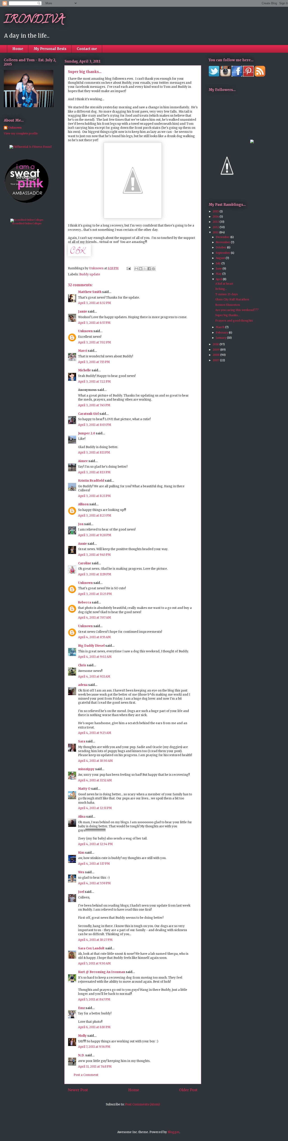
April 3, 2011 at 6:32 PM (94, 303)
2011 (216, 232)
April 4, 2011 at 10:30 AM (95, 761)
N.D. (81, 1055)
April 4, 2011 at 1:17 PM (94, 864)
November (223, 242)
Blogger (173, 1132)
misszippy (86, 769)
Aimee (83, 461)
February (222, 332)
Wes (81, 872)
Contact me (87, 49)
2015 (216, 211)
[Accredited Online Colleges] (26, 219)
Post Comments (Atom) (142, 1104)
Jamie (82, 311)
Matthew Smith (89, 292)
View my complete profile (21, 133)
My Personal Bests (50, 49)
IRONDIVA (34, 20)
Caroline (84, 563)
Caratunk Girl (88, 414)
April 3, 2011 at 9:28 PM (94, 535)
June (219, 268)
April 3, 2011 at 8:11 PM (94, 452)
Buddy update (89, 274)
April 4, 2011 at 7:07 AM (94, 617)
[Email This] (136, 268)
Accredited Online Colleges (27, 223)
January (221, 337)
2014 (216, 216)
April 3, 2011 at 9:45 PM (94, 555)
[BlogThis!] (140, 268)
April (219, 279)
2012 (216, 227)
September (223, 252)
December (223, 237)
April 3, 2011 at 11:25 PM (95, 594)
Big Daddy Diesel (91, 646)
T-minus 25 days (226, 294)
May (219, 273)
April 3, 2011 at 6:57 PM (94, 323)
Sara (81, 741)
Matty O (84, 789)
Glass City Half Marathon (232, 299)
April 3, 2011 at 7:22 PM (94, 381)
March (220, 327)
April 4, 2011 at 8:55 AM (94, 637)
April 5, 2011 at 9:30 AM (94, 963)
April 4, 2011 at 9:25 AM (94, 733)
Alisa (82, 817)
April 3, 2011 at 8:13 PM (94, 472)
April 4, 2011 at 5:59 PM (94, 883)
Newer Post (78, 1090)
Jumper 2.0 (86, 433)
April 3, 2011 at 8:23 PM (94, 515)
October (221, 247)
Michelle (84, 370)
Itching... (221, 288)
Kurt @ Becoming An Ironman (101, 972)
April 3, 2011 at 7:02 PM (94, 342)
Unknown (85, 331)
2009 (216, 349)
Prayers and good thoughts (234, 320)
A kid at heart (224, 283)
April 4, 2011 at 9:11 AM (94, 676)
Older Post (188, 1090)
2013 (216, 221)
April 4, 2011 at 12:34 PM (95, 844)
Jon (80, 524)
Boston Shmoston (227, 304)
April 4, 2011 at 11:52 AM (95, 780)
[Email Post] (128, 268)
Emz (81, 1008)
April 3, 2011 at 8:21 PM (94, 496)
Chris (82, 665)
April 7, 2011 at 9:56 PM (94, 1047)
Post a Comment (86, 1075)
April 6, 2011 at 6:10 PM (94, 1027)
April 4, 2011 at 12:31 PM (95, 808)
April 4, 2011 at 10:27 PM (95, 940)
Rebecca (84, 602)
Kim (81, 853)
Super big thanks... (227, 315)
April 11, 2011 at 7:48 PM (95, 1066)
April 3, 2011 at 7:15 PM (94, 362)
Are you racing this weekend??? (237, 310)
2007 (216, 360)
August (221, 258)
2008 (216, 354)
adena (83, 685)
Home (17, 49)
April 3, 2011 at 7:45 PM (94, 405)
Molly (82, 1036)
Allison (83, 504)
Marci (82, 351)
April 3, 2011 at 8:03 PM (94, 425)
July (218, 263)
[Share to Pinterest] (153, 268)
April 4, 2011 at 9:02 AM (95, 657)
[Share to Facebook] (149, 268)
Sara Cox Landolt (91, 948)
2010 (216, 344)
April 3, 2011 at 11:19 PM (94, 574)
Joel (81, 892)
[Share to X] (145, 268)
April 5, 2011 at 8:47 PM (94, 999)
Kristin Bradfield (91, 481)
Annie (82, 544)
